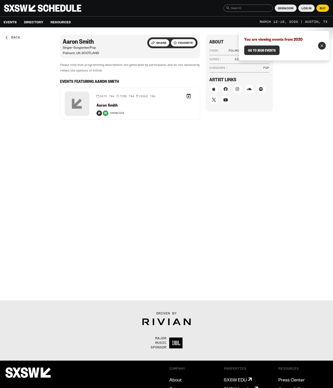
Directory (33, 22)
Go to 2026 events (262, 50)
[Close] (322, 46)
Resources (61, 22)
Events (10, 22)
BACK (14, 37)
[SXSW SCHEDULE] (42, 8)
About (175, 379)
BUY (323, 8)
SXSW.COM (285, 8)
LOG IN (306, 8)
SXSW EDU (235, 379)
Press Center (291, 379)
